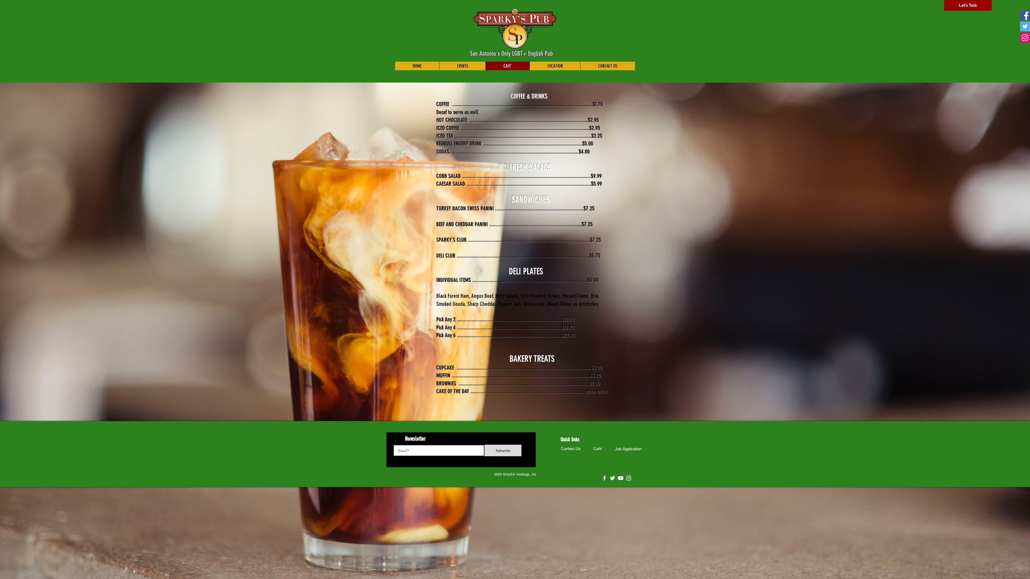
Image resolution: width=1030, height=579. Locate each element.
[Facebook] (1025, 15)
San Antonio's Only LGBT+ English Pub (511, 53)
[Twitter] (1025, 26)
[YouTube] (620, 478)
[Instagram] (1025, 38)
